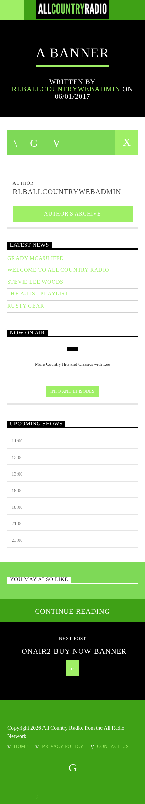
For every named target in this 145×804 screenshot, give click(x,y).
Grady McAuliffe (35, 258)
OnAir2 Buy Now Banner (74, 651)
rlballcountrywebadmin (66, 89)
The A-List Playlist (37, 293)
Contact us (113, 746)
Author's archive (72, 214)
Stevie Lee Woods (35, 282)
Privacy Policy (63, 746)
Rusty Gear (26, 306)
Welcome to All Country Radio (58, 270)
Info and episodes (72, 391)
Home (21, 746)
